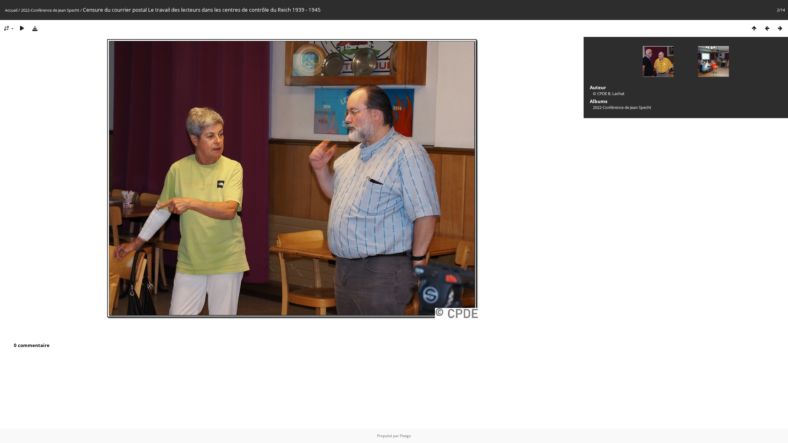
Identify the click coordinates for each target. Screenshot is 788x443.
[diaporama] (21, 28)
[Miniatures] (754, 28)
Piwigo (405, 435)
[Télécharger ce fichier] (34, 28)
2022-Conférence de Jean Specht (50, 10)
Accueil (11, 10)
